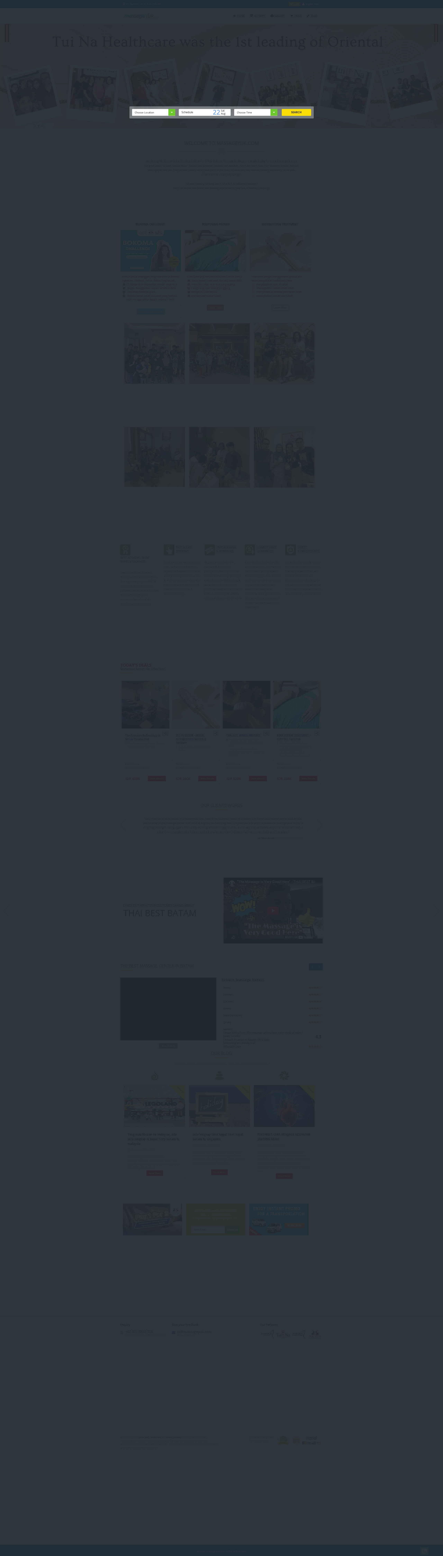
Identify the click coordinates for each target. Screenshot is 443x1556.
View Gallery (168, 1049)
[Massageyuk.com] (146, 16)
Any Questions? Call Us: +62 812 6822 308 (143, 4)
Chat (423, 1551)
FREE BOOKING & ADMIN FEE (226, 552)
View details (157, 782)
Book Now (215, 311)
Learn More (280, 311)
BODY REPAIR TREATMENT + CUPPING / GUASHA (294, 741)
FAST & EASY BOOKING (184, 552)
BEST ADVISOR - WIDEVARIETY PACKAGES (134, 563)
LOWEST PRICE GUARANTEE (267, 552)
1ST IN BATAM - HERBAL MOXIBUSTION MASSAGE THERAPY (191, 742)
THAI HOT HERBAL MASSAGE (243, 739)
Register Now (311, 4)
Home (241, 15)
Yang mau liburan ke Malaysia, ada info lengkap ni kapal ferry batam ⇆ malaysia (153, 1142)
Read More (155, 1176)
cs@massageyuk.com (194, 1335)
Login (296, 4)
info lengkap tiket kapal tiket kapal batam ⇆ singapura (218, 1140)
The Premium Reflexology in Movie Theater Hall (142, 741)
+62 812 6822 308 (139, 1335)
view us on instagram (151, 314)
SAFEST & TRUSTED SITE (308, 552)
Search (296, 112)
